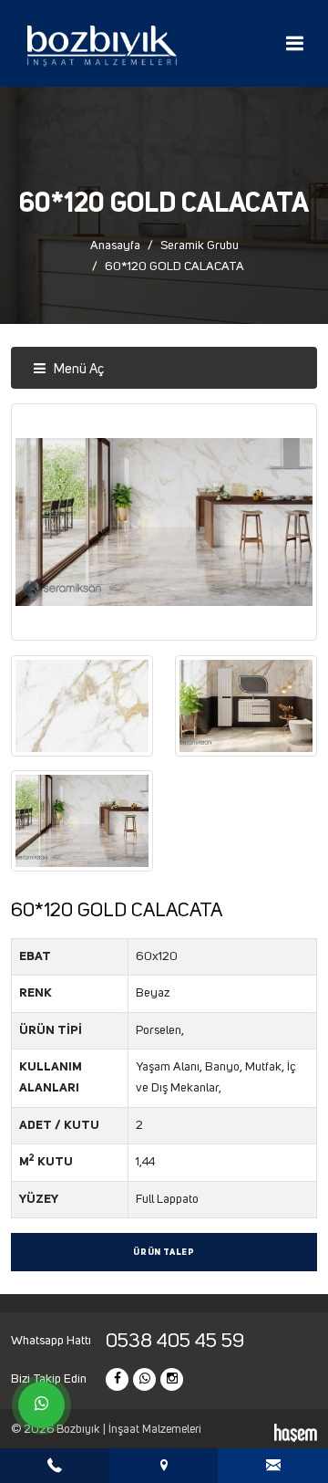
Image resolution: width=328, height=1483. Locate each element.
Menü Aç (77, 369)
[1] (294, 44)
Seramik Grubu (199, 245)
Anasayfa (115, 245)
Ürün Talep (163, 1252)
